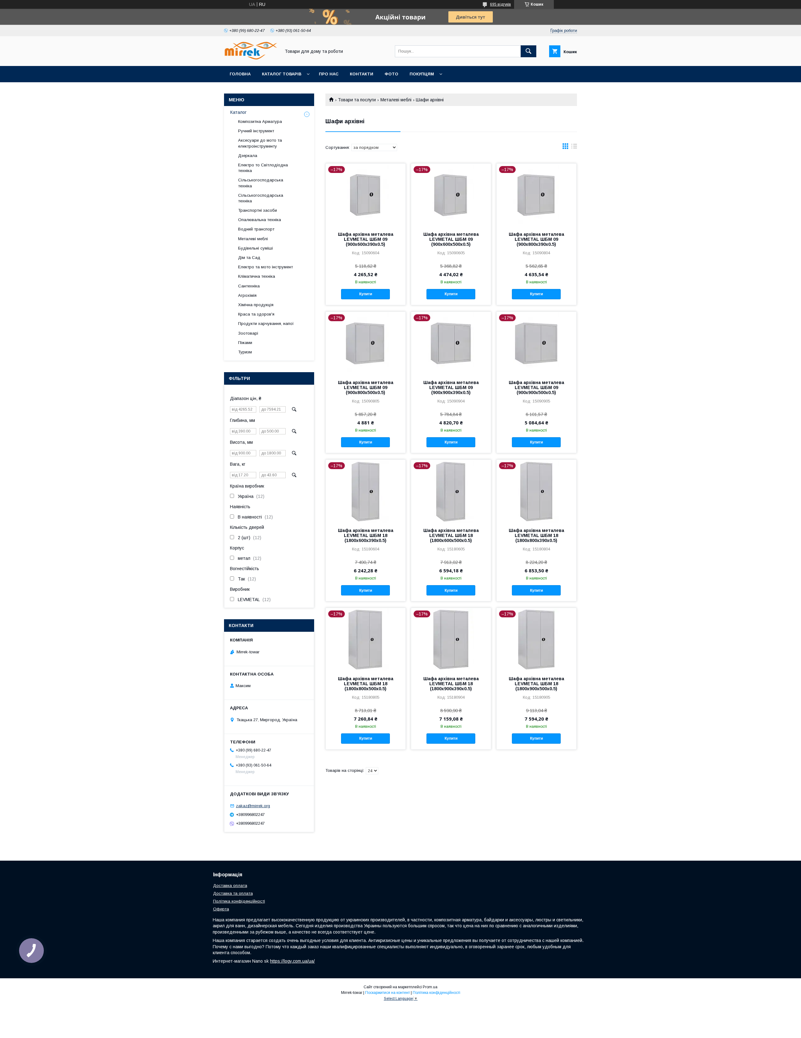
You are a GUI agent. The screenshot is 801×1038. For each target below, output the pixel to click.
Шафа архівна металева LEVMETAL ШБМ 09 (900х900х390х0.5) (451, 387)
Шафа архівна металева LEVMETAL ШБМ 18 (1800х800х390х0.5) (536, 535)
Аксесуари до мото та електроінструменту (260, 143)
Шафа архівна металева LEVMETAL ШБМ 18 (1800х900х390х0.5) (451, 683)
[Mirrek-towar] (250, 57)
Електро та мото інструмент (265, 267)
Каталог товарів (281, 74)
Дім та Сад (249, 257)
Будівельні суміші (255, 248)
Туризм (245, 352)
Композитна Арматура (260, 121)
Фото (391, 74)
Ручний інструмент (256, 131)
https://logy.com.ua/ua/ (292, 961)
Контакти (361, 74)
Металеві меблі (395, 99)
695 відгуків (500, 4)
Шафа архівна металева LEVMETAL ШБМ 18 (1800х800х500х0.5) (365, 683)
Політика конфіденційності (239, 901)
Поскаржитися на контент (387, 992)
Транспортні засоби (257, 210)
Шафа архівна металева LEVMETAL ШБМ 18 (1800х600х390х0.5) (365, 535)
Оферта (221, 909)
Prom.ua (430, 987)
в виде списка (574, 147)
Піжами (245, 342)
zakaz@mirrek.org (253, 805)
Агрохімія (247, 295)
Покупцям (422, 74)
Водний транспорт (256, 229)
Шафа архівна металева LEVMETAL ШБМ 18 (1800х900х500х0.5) (536, 683)
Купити (365, 294)
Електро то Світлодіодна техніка (263, 168)
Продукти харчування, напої (266, 323)
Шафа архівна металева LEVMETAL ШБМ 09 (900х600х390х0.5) (365, 239)
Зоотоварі (248, 333)
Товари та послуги (357, 99)
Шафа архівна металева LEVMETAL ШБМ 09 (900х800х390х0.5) (536, 239)
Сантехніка (249, 286)
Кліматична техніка (256, 276)
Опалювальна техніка (259, 219)
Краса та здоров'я (256, 314)
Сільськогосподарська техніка (260, 183)
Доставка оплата (230, 885)
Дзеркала (247, 155)
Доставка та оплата (233, 893)
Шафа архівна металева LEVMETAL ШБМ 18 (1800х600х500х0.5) (451, 535)
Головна (240, 74)
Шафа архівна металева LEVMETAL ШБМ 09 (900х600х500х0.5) (451, 239)
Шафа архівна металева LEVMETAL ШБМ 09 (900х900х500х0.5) (536, 387)
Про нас (329, 74)
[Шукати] (528, 51)
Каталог (238, 112)
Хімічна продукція (255, 304)
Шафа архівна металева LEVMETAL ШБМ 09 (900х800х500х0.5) (365, 387)
